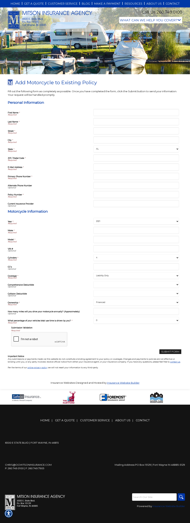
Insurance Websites (63, 382)
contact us (175, 362)
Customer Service (95, 420)
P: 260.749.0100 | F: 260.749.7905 (24, 468)
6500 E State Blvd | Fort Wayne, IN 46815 (32, 442)
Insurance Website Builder (123, 382)
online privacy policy (37, 367)
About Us (122, 420)
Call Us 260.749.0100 (162, 12)
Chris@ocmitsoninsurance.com (28, 464)
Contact (143, 420)
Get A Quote (65, 420)
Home (45, 420)
